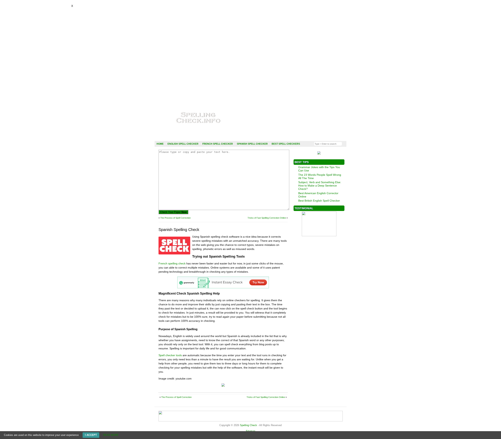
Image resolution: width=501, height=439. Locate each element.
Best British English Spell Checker (319, 200)
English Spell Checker (183, 143)
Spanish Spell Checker (252, 143)
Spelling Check (248, 425)
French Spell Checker (217, 143)
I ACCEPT (91, 435)
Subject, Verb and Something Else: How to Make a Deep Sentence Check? (319, 185)
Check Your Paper (173, 212)
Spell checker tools (170, 355)
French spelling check (172, 263)
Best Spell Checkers (286, 143)
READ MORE (111, 435)
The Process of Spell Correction (175, 218)
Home (160, 143)
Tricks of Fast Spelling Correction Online (267, 218)
